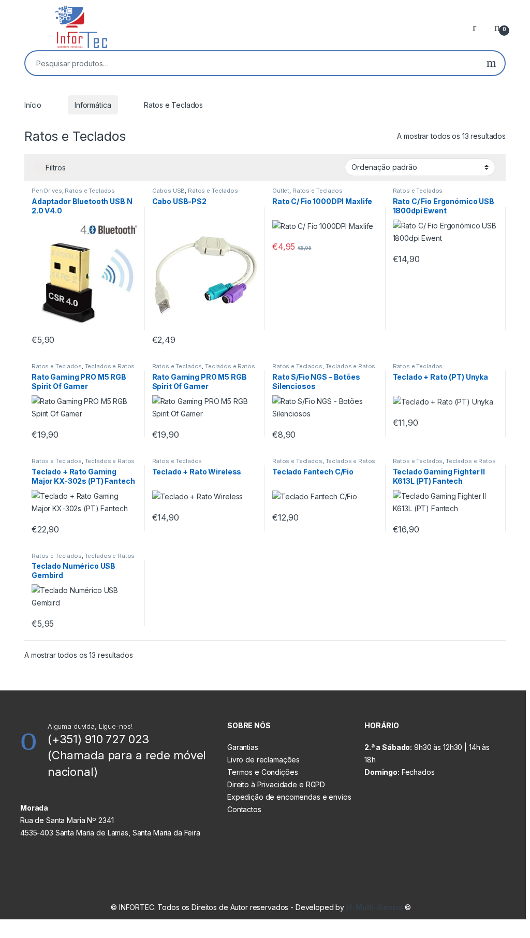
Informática (93, 104)
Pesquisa (491, 63)
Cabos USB (168, 190)
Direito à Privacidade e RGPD (276, 784)
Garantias (242, 747)
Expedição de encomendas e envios (289, 796)
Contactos (244, 809)
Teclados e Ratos (110, 366)
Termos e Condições (262, 772)
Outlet (280, 190)
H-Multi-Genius (375, 907)
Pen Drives (47, 190)
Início (32, 104)
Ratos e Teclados (90, 190)
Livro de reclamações (263, 759)
